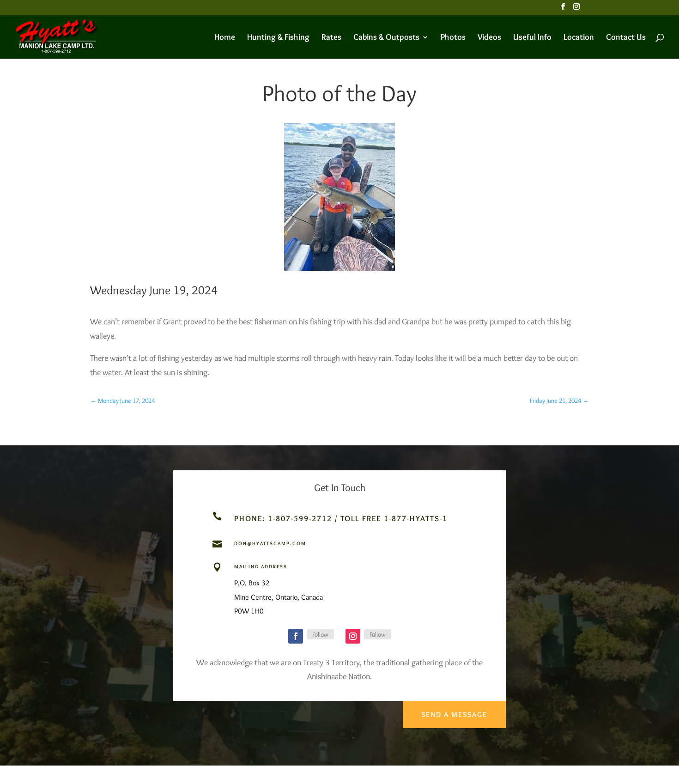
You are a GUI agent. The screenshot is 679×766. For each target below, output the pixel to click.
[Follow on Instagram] (353, 636)
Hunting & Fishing (278, 38)
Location (579, 38)
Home (224, 38)
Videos (489, 38)
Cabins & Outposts (386, 38)
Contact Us (626, 38)
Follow (320, 634)
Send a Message (454, 714)
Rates (331, 38)
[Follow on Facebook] (295, 636)
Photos (453, 38)
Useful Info (532, 38)
